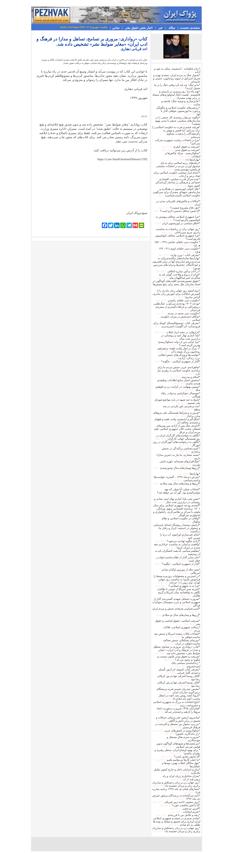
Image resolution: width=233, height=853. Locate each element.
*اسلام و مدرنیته (185, 376)
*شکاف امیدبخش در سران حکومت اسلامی (180, 318)
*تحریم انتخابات (185, 811)
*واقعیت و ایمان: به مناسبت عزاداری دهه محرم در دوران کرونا (177, 546)
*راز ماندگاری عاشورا (182, 733)
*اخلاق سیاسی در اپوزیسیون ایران (177, 224)
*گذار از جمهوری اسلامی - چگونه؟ (177, 565)
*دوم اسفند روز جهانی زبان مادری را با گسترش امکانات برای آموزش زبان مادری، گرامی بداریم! (176, 294)
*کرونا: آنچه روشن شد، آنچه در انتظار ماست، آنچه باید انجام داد (179, 697)
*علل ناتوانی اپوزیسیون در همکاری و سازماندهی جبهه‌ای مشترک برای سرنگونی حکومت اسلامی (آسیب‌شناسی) (176, 193)
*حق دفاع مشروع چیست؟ (179, 207)
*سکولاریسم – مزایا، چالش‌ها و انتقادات (182, 155)
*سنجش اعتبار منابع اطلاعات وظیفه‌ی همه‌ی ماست (178, 382)
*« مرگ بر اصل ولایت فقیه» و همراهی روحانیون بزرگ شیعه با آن (178, 350)
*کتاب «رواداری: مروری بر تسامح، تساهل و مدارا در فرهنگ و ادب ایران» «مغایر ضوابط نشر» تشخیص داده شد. (176, 650)
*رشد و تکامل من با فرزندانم (178, 815)
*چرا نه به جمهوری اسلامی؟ (177, 585)
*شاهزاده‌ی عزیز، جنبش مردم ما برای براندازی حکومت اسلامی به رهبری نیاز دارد (178, 370)
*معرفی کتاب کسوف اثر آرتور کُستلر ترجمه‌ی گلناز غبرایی (179, 671)
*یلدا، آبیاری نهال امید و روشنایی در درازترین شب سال (180, 337)
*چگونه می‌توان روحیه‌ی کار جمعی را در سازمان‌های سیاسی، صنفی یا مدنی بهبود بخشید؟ (177, 120)
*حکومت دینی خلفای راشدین (178, 300)
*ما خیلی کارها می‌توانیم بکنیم (177, 759)
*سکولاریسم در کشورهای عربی (176, 730)
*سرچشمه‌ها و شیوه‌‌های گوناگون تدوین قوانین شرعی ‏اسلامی (178, 745)
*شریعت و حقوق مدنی (181, 149)
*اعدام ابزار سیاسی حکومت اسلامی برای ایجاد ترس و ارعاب (177, 174)
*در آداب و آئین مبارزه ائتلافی (177, 271)
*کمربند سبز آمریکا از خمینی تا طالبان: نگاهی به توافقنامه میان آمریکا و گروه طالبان (178, 592)
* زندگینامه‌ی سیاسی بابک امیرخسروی (185, 665)
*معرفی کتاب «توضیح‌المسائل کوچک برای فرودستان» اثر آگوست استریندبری (176, 326)
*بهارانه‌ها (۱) (186, 159)
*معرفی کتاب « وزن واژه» (179, 255)
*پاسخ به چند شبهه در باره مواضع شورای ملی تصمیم (177, 401)
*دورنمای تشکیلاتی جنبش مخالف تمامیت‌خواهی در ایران (181, 642)
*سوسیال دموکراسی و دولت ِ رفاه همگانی (180, 395)
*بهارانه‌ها (188, 473)
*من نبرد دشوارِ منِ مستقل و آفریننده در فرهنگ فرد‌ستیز (177, 726)
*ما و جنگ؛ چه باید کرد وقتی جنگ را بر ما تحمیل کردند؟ (177, 86)
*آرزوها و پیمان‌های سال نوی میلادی (176, 484)
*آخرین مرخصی (185, 808)
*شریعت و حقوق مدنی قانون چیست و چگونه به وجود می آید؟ (178, 658)
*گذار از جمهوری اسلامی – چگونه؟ (177, 362)
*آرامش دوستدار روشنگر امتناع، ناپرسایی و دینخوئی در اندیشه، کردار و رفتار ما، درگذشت (177, 528)
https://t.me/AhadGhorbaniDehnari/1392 (122, 159)
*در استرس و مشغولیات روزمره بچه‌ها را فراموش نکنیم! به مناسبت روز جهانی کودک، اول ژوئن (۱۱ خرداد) (177, 579)
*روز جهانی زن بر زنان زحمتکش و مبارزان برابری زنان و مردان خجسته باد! (176, 784)
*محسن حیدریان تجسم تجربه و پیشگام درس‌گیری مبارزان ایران (178, 690)
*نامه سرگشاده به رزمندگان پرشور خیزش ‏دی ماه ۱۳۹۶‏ (176, 797)
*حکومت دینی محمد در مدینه (178, 313)
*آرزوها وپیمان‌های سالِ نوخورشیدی (176, 469)
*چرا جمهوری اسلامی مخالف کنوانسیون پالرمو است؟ (177, 237)
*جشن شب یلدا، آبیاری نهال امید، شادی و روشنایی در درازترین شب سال (177, 500)
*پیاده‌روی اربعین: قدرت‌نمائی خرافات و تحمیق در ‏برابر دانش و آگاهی (178, 719)
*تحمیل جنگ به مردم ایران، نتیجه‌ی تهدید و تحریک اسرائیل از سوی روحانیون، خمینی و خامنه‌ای (176, 78)
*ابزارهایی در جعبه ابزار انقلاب (177, 332)
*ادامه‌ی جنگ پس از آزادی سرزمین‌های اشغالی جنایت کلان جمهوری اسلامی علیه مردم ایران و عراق (177, 429)
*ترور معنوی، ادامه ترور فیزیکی (176, 802)
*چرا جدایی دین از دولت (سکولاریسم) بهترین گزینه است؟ (179, 343)
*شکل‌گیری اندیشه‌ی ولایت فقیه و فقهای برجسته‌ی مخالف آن (177, 421)
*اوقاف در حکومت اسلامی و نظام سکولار (181, 520)
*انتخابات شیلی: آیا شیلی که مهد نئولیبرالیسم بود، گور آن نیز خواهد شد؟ (178, 492)
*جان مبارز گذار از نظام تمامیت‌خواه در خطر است (178, 559)
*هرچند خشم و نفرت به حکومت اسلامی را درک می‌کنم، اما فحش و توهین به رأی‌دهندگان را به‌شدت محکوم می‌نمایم (176, 132)
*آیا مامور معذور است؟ (180, 756)
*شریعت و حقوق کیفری (180, 146)
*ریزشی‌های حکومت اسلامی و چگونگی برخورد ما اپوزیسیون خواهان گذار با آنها (178, 111)
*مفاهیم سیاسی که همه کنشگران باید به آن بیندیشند (177, 552)
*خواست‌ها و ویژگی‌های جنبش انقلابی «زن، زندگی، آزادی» (179, 356)
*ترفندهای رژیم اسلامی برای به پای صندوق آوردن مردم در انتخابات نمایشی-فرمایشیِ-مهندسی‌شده (178, 166)
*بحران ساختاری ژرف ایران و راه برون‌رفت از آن (181, 778)
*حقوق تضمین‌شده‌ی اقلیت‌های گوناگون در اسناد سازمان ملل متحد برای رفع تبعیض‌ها (176, 284)
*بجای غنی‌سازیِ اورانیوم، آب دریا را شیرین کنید (180, 536)
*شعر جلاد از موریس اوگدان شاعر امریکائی (181, 571)
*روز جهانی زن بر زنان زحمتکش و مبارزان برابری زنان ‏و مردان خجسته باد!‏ (176, 829)
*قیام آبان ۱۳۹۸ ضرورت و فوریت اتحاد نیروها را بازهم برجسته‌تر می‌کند (178, 711)
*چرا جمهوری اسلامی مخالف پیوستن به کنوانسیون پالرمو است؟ (178, 218)
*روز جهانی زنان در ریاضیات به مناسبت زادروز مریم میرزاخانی (178, 231)
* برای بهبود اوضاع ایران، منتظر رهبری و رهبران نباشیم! (177, 752)
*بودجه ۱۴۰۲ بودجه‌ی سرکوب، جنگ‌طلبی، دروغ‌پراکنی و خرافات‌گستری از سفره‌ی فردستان (176, 307)
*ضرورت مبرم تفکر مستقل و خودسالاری (183, 739)
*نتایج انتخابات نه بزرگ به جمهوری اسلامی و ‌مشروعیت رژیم (176, 703)
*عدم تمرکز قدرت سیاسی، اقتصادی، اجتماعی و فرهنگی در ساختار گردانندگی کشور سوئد (177, 182)
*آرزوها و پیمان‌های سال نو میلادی (177, 616)
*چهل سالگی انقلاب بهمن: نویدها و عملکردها (181, 765)
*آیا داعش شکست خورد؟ (179, 805)
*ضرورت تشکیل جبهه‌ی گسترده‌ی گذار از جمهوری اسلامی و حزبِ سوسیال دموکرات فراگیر (176, 602)
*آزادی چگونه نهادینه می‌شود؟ (177, 541)
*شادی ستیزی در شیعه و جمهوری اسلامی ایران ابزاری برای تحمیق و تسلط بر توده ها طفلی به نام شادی (176, 821)
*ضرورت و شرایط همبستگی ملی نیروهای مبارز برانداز (176, 414)
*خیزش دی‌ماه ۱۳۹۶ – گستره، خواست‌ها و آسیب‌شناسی (177, 478)
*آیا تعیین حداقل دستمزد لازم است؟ (176, 212)
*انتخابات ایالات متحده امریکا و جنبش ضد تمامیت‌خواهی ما (177, 635)
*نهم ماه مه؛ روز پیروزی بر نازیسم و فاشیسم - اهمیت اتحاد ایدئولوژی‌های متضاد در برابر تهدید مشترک (176, 94)
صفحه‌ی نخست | (188, 27)
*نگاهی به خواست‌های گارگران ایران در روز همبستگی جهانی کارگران (177, 437)
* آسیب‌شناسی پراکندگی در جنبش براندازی (181, 450)
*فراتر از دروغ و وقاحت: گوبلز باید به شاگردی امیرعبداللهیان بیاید (178, 276)
